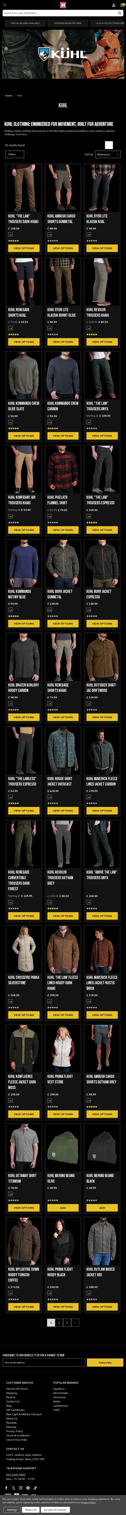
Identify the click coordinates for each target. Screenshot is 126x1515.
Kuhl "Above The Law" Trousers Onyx (101, 875)
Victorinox (59, 1397)
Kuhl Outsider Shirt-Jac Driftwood (101, 688)
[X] (13, 1488)
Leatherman (60, 1405)
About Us (11, 1418)
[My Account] (113, 5)
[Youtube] (35, 1488)
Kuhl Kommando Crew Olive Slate (23, 406)
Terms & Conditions (18, 1435)
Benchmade (60, 1393)
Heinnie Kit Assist (17, 1388)
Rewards (11, 1422)
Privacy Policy (14, 1431)
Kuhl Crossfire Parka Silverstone (23, 980)
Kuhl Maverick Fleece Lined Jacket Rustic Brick (102, 983)
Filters (12, 154)
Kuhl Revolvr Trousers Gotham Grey (60, 878)
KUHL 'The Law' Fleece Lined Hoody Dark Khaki (62, 983)
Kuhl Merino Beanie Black (100, 1178)
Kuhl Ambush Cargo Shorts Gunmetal (61, 219)
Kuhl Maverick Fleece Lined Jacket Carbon (102, 781)
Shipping (11, 1393)
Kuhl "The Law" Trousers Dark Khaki (23, 219)
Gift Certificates (15, 1410)
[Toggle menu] (4, 4)
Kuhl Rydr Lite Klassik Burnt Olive (61, 312)
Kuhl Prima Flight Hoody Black (60, 1272)
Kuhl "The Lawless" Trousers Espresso (22, 781)
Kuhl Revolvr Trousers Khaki (97, 312)
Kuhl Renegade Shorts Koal (19, 312)
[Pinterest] (28, 1488)
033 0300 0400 (15, 1474)
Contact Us (13, 1401)
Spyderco (59, 1388)
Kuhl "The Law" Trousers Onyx (97, 406)
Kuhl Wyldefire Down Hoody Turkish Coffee (23, 1275)
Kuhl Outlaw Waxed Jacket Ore (100, 1272)
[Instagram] (20, 1488)
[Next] (75, 1322)
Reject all (30, 1510)
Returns (10, 1397)
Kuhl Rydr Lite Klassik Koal (97, 219)
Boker (56, 1401)
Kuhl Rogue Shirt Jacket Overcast (59, 781)
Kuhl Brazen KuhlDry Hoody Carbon (23, 688)
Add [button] (63, 1207)
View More (21, 134)
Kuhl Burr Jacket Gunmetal (60, 594)
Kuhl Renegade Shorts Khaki (58, 688)
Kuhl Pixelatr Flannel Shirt (57, 500)
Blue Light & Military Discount (24, 1414)
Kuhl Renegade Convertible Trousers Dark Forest (19, 880)
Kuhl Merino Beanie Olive (61, 1178)
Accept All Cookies (55, 1510)
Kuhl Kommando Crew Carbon (62, 406)
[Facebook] (6, 1488)
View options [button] (24, 248)
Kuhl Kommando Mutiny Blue (19, 594)
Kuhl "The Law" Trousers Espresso (100, 500)
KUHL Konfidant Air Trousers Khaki (21, 500)
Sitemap (11, 1427)
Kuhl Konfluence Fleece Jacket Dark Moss (22, 1082)
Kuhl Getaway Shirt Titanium (22, 1178)
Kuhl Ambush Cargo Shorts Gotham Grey (101, 1079)
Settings (12, 1510)
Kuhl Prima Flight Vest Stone (60, 1079)
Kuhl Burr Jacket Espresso (99, 594)
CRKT (56, 1410)
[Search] (119, 13)
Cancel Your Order (16, 1439)
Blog (8, 1405)
